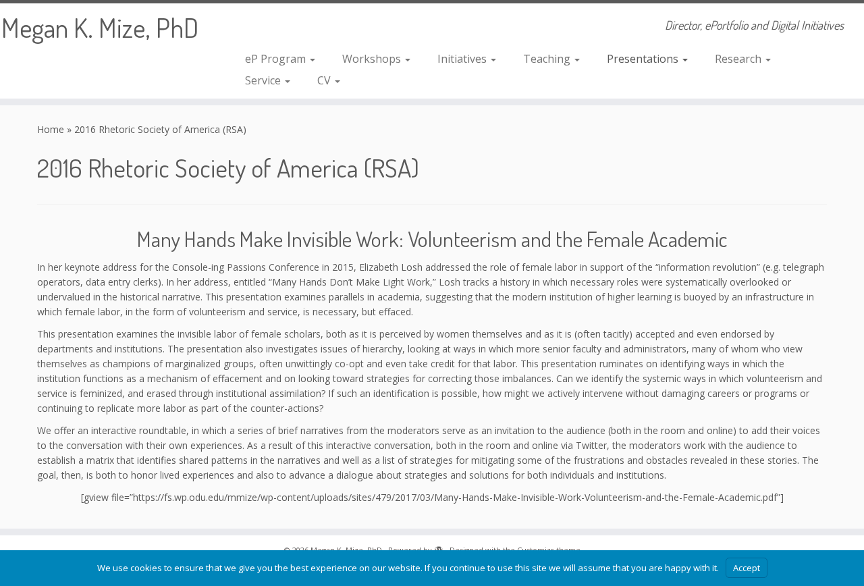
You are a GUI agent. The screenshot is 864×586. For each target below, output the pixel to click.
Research (739, 58)
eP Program (276, 58)
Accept (746, 568)
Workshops (373, 58)
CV (325, 80)
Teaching (548, 58)
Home (50, 129)
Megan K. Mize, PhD (99, 27)
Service (264, 80)
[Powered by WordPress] (438, 547)
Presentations (644, 58)
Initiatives (463, 58)
